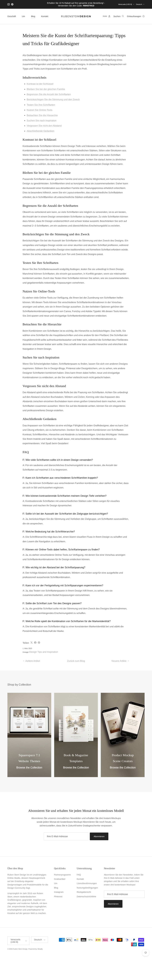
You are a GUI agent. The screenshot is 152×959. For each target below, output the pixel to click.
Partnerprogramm (62, 875)
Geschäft (11, 16)
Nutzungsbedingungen (87, 888)
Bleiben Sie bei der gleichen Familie (46, 89)
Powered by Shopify (35, 949)
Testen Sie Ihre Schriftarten (41, 105)
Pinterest (58, 896)
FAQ (79, 875)
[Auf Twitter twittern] (31, 642)
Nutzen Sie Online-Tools (39, 110)
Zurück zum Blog (76, 661)
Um (23, 16)
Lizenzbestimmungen (87, 883)
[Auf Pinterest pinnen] (39, 642)
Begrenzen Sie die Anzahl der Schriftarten (49, 94)
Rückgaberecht (84, 892)
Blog (33, 16)
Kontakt (44, 16)
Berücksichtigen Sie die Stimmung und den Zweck (53, 99)
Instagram (59, 892)
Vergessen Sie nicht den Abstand (44, 125)
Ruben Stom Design (20, 949)
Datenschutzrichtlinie (86, 896)
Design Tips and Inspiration (43, 652)
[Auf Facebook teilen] (35, 642)
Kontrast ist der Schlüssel (40, 84)
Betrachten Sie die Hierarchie (42, 115)
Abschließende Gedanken (40, 131)
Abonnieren (99, 836)
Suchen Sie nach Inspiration (41, 120)
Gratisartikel (59, 879)
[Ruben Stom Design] (76, 16)
